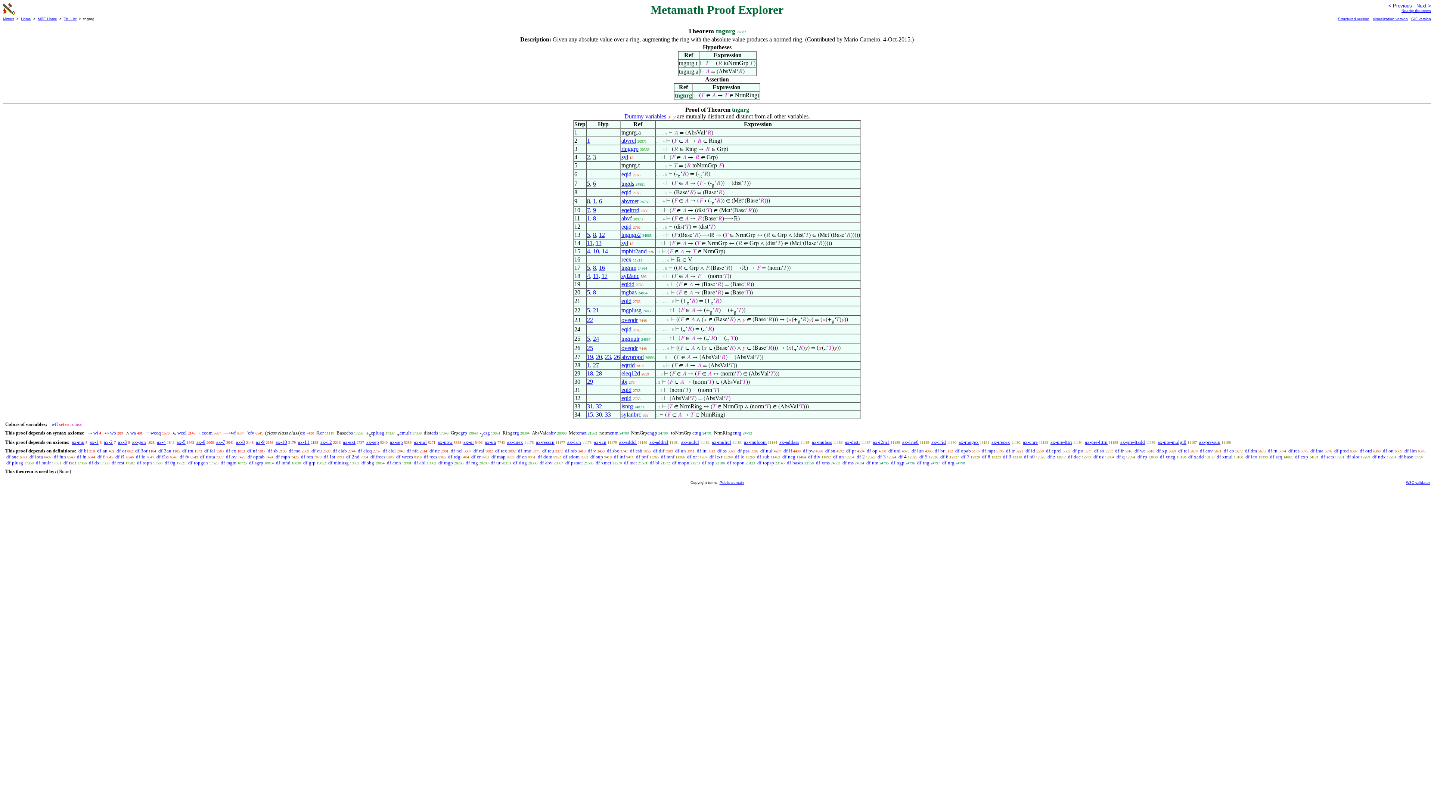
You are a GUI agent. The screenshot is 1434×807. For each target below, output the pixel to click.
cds (434, 433)
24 (596, 339)
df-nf (252, 451)
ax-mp (78, 442)
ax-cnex (515, 442)
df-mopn (680, 463)
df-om (307, 457)
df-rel (1183, 451)
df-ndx (1379, 457)
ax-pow (445, 442)
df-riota (207, 457)
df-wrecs (404, 457)
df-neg (788, 457)
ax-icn (600, 442)
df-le (739, 457)
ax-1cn (574, 442)
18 (590, 373)
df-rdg (454, 457)
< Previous (1400, 6)
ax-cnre (1030, 442)
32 (599, 406)
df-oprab (256, 457)
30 (599, 414)
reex (626, 259)
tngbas (629, 292)
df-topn (144, 463)
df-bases (795, 463)
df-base (1406, 457)
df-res (1294, 451)
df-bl (654, 463)
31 (590, 406)
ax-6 (200, 442)
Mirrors (8, 19)
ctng (696, 433)
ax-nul (420, 442)
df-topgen (198, 463)
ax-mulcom (755, 442)
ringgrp (630, 149)
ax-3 (122, 442)
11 (590, 243)
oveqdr (629, 320)
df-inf (619, 457)
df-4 (902, 457)
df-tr (1010, 451)
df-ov (231, 457)
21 (596, 310)
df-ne (434, 451)
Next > (1423, 6)
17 (605, 276)
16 (602, 268)
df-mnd (283, 463)
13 (599, 243)
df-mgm (228, 463)
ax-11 (304, 442)
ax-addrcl (658, 442)
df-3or (141, 451)
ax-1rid (938, 442)
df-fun (60, 457)
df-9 (1007, 457)
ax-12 (326, 442)
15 (590, 414)
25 (590, 348)
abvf (626, 218)
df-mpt (988, 451)
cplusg (377, 433)
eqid (626, 174)
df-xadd (1196, 457)
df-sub (763, 457)
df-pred (1341, 451)
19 (590, 357)
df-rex (501, 451)
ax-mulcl (690, 442)
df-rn (1273, 451)
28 (599, 373)
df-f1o (162, 457)
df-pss (743, 451)
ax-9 (260, 442)
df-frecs (377, 457)
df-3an (164, 451)
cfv (251, 433)
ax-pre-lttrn (1096, 442)
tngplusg (631, 310)
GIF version (1421, 19)
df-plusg (14, 463)
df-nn (838, 457)
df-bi (83, 451)
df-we (1140, 451)
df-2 (861, 457)
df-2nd (353, 457)
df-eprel (1054, 451)
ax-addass (789, 442)
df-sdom (571, 457)
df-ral (479, 451)
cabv (551, 433)
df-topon (736, 463)
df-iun (918, 451)
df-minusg (338, 463)
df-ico (1251, 457)
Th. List (70, 19)
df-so (1099, 451)
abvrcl (628, 140)
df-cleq (365, 451)
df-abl (420, 463)
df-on (1388, 451)
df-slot (1353, 457)
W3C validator (1418, 482)
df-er (476, 457)
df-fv (184, 457)
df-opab (963, 451)
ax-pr (468, 442)
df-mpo (283, 457)
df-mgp (445, 463)
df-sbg (367, 463)
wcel (182, 433)
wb (113, 433)
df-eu (316, 451)
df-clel (389, 451)
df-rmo (524, 451)
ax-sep (396, 442)
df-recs (430, 457)
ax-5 (181, 442)
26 (617, 357)
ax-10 (281, 442)
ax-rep (372, 442)
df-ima (1316, 451)
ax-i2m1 (881, 442)
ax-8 (240, 442)
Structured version (1353, 19)
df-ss (722, 451)
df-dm (1251, 451)
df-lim (1410, 451)
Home (26, 19)
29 (590, 381)
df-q (1121, 457)
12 (602, 235)
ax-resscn (545, 442)
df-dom (545, 457)
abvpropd (632, 357)
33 (608, 414)
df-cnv (1206, 451)
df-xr (692, 457)
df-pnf (642, 457)
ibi (624, 381)
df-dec (1074, 457)
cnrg (737, 433)
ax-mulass (822, 442)
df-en (521, 457)
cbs (349, 433)
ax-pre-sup (1209, 442)
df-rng (472, 463)
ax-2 (108, 442)
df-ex (231, 451)
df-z (1051, 457)
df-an (102, 451)
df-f (101, 457)
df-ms (848, 463)
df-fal (209, 451)
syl (624, 157)
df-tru (187, 451)
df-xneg (1168, 457)
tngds (627, 183)
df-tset (69, 463)
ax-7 (220, 442)
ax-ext (349, 442)
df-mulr (43, 463)
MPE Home (47, 19)
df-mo (295, 451)
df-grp (309, 463)
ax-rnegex (969, 442)
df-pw (808, 451)
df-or (121, 451)
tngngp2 (631, 235)
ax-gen (139, 442)
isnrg (627, 406)
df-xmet (603, 463)
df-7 (965, 457)
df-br (939, 451)
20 (599, 357)
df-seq (1276, 457)
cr (322, 433)
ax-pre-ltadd (1132, 442)
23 (608, 357)
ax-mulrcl (721, 442)
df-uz (1098, 457)
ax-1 (94, 442)
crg (516, 433)
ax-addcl (628, 442)
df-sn (830, 451)
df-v (592, 451)
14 (605, 251)
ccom (207, 433)
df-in (702, 451)
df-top (708, 463)
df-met (630, 463)
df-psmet (574, 463)
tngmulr (630, 339)
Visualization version (1390, 19)
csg (486, 433)
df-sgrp (256, 463)
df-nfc (413, 451)
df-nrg (948, 463)
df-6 (944, 457)
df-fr (1119, 451)
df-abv (546, 463)
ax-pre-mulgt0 (1172, 442)
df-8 (986, 457)
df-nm (872, 463)
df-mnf (667, 457)
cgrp (462, 433)
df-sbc (613, 451)
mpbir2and (634, 251)
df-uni (894, 451)
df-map (498, 457)
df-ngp (897, 463)
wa (133, 433)
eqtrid (628, 365)
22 (590, 320)
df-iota (36, 457)
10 (596, 251)
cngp (652, 433)
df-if (787, 451)
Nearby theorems (1416, 11)
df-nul (766, 451)
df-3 (882, 457)
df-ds (94, 463)
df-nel (457, 451)
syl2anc (630, 276)
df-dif (658, 451)
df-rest (118, 463)
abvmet (630, 201)
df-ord (1366, 451)
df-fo (141, 457)
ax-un (490, 442)
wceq (155, 433)
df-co (1229, 451)
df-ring (520, 463)
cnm (614, 433)
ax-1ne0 (910, 442)
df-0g (170, 463)
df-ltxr (716, 457)
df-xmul (1225, 457)
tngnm (628, 268)
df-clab (340, 451)
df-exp (1301, 457)
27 (596, 365)
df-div (814, 457)
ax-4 (161, 442)
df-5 (923, 457)
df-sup (596, 457)
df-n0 (1029, 457)
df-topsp (765, 463)
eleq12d (630, 373)
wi (95, 433)
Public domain (732, 482)
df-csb (636, 451)
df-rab (571, 451)
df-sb (273, 451)
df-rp (1142, 457)
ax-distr (852, 442)
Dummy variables (645, 116)
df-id (1030, 451)
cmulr (405, 433)
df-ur (495, 463)
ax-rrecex (1000, 442)
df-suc (12, 457)
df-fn (82, 457)
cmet (582, 433)
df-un (680, 451)
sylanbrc (631, 414)
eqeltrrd (630, 210)
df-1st (329, 457)
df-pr (851, 451)
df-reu (548, 451)
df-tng (923, 463)
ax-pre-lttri (1061, 442)
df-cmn (394, 463)
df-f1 (120, 457)
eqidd (627, 284)
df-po (1078, 451)
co (303, 433)
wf (233, 433)
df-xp (1162, 451)
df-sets (1327, 457)
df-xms (823, 463)
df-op (872, 451)
